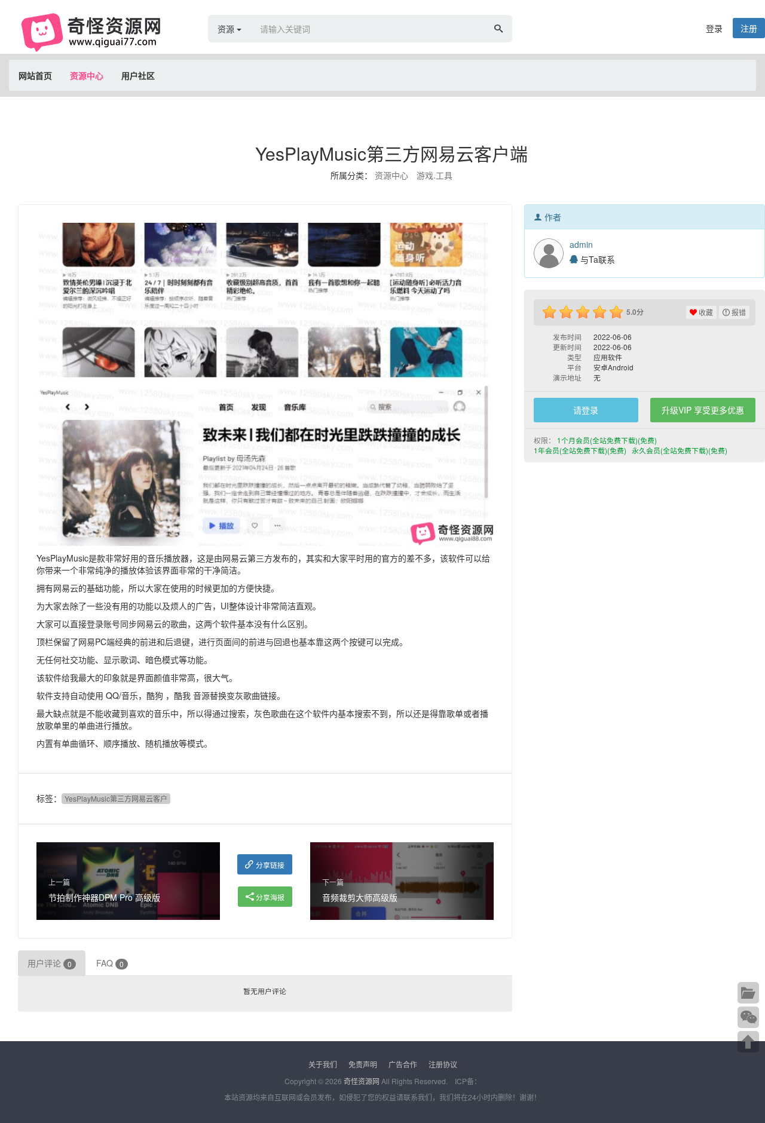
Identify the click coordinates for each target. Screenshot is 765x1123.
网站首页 (35, 75)
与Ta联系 (596, 259)
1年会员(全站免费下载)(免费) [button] (581, 450)
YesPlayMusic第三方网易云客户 (116, 798)
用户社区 (138, 75)
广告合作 (402, 1064)
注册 (748, 28)
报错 (738, 312)
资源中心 (86, 75)
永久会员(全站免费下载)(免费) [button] (680, 450)
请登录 (585, 410)
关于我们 (322, 1064)
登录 (714, 28)
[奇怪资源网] (95, 32)
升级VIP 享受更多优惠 (703, 410)
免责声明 (362, 1064)
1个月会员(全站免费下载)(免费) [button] (608, 440)
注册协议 (443, 1064)
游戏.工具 (434, 175)
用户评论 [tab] (49, 963)
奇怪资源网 (362, 1081)
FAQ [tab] (110, 963)
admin (581, 244)
